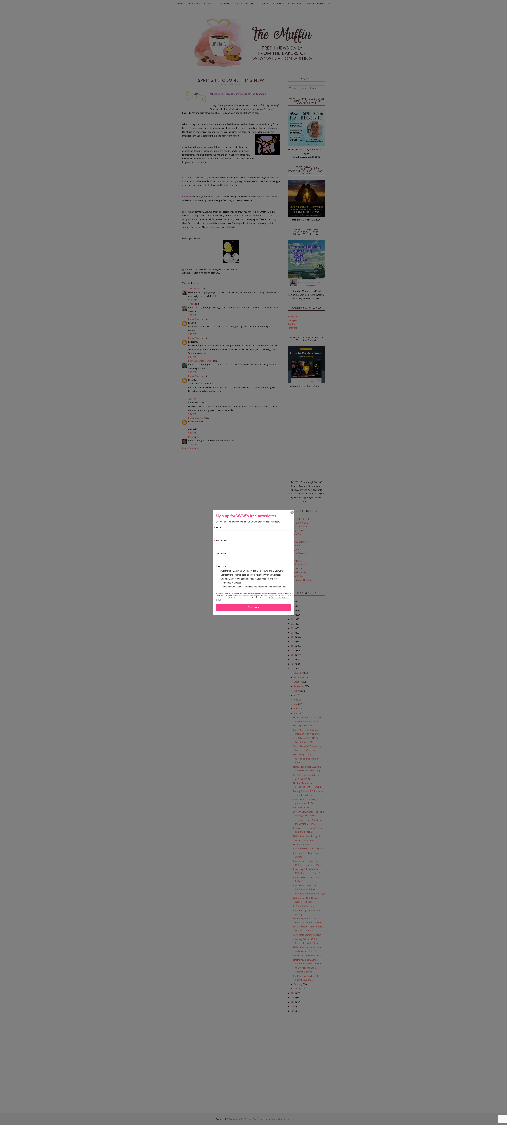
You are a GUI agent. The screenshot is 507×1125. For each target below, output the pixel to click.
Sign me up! (253, 607)
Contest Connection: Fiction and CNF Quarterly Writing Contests (250, 574)
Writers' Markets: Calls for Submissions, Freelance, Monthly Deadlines (253, 586)
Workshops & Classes (230, 582)
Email (218, 527)
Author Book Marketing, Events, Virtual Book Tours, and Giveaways (251, 570)
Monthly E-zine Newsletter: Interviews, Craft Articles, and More (249, 578)
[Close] (292, 512)
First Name (221, 540)
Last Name (221, 553)
